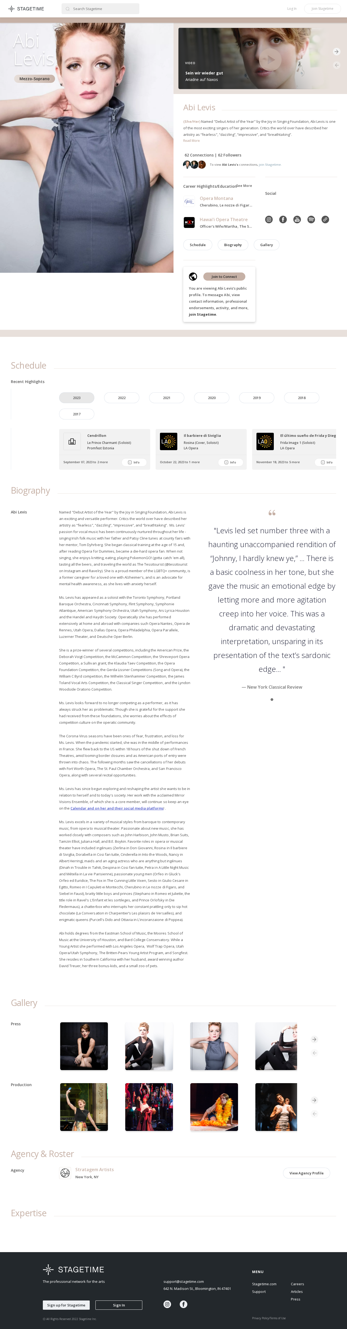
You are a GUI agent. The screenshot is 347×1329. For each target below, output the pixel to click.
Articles (297, 1291)
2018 (302, 397)
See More (244, 185)
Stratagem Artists (94, 1170)
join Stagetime (202, 314)
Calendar (78, 808)
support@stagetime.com (183, 1281)
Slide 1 (272, 699)
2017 (77, 414)
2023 (77, 397)
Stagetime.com (264, 1283)
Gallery (266, 244)
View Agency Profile (307, 1173)
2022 (122, 397)
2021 (167, 397)
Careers (297, 1283)
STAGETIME (26, 8)
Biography (233, 244)
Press (295, 1299)
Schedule (198, 244)
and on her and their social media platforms (125, 808)
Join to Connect (224, 276)
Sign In (119, 1305)
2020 (212, 397)
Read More (191, 140)
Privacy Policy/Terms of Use (269, 1318)
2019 (257, 397)
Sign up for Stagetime (66, 1305)
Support (258, 1291)
